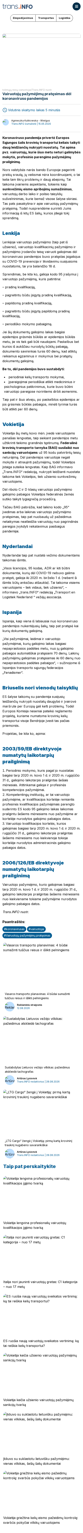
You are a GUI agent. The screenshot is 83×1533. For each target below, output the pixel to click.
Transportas (46, 17)
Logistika (64, 17)
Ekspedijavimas (23, 17)
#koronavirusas (14, 929)
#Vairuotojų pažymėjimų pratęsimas (27, 935)
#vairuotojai (36, 929)
